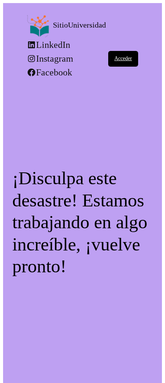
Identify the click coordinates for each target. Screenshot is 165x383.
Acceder (123, 58)
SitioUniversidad (79, 25)
